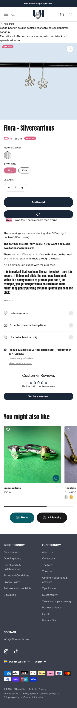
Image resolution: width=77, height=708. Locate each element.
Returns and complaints (17, 588)
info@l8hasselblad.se (16, 639)
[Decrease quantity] (8, 187)
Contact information (33, 697)
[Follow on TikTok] (15, 651)
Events (46, 614)
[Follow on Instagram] (6, 651)
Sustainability (50, 594)
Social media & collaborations (12, 567)
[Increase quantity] (22, 187)
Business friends (52, 607)
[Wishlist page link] (71, 14)
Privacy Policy (12, 582)
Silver (7, 155)
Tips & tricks (49, 588)
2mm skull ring (12, 488)
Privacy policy (29, 693)
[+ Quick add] (56, 478)
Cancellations (12, 552)
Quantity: (9, 179)
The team (47, 565)
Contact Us (49, 558)
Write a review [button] (38, 396)
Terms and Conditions (16, 575)
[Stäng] (1, 24)
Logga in (5, 32)
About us (47, 552)
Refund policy (11, 693)
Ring (10, 169)
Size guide (10, 594)
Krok (24, 169)
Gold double (71, 497)
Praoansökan (49, 620)
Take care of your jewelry (56, 601)
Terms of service (48, 693)
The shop (47, 571)
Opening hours (12, 558)
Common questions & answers (54, 579)
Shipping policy (11, 697)
